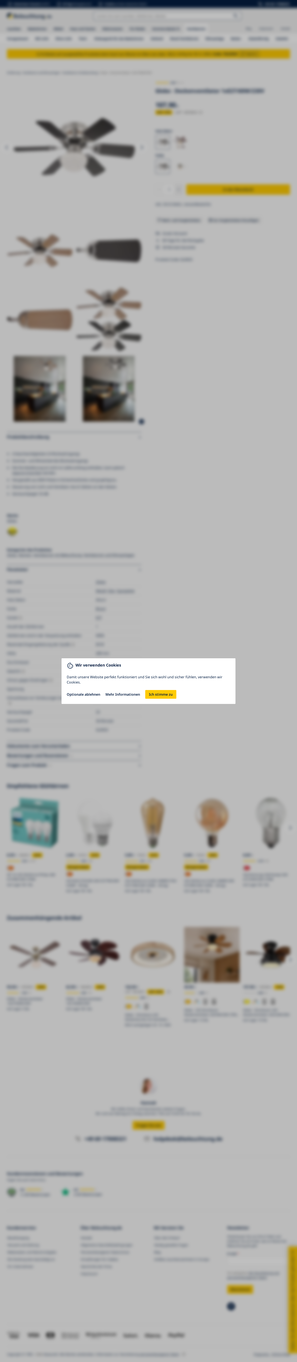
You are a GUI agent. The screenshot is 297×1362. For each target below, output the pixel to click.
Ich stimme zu (161, 694)
